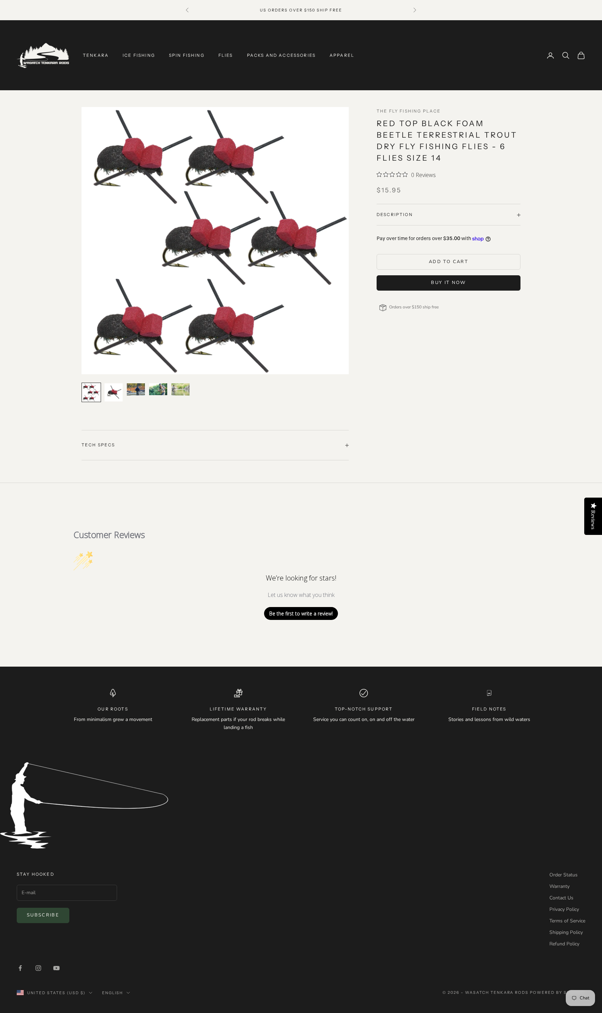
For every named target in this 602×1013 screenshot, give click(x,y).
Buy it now (448, 283)
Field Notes (489, 709)
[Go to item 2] (113, 392)
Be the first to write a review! (301, 613)
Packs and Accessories (281, 55)
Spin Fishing (186, 55)
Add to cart (448, 262)
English (112, 992)
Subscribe (43, 915)
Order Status (563, 875)
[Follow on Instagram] (38, 968)
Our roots (113, 709)
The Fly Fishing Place (409, 111)
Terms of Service (567, 921)
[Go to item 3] (136, 389)
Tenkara (96, 55)
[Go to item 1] (91, 392)
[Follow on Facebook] (20, 968)
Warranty (559, 886)
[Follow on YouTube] (56, 968)
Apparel (342, 55)
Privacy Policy (564, 909)
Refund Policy (564, 944)
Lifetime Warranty (238, 709)
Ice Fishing (139, 55)
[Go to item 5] (180, 389)
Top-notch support (364, 709)
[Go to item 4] (158, 389)
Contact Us (561, 898)
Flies (225, 55)
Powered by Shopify (557, 992)
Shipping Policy (566, 932)
